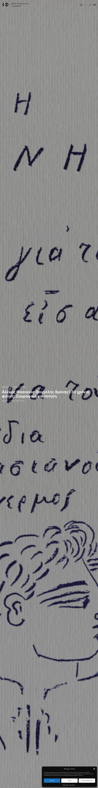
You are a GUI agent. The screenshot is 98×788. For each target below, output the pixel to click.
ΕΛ (85, 5)
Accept (52, 780)
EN (90, 5)
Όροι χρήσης (66, 784)
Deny (69, 780)
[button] (94, 769)
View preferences (86, 780)
